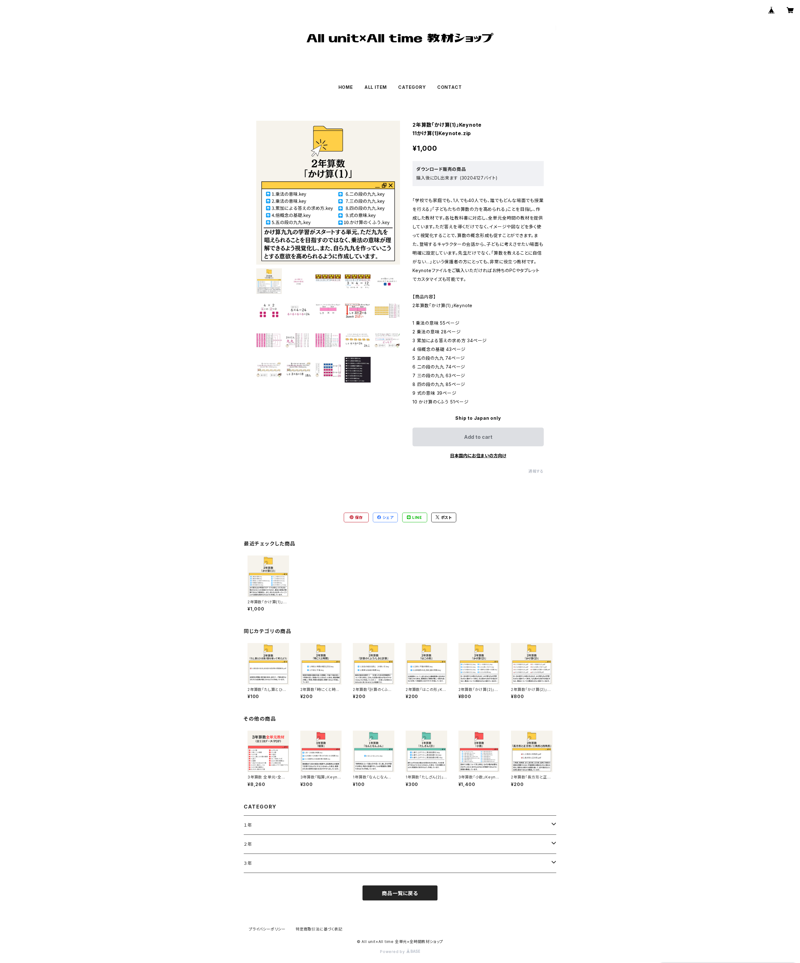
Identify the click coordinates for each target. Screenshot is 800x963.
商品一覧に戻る (400, 893)
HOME (345, 87)
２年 (248, 844)
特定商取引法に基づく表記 (319, 929)
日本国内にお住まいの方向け (478, 455)
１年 (248, 825)
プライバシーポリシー (267, 929)
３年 (248, 863)
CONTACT (449, 87)
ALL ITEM (375, 87)
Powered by (393, 951)
